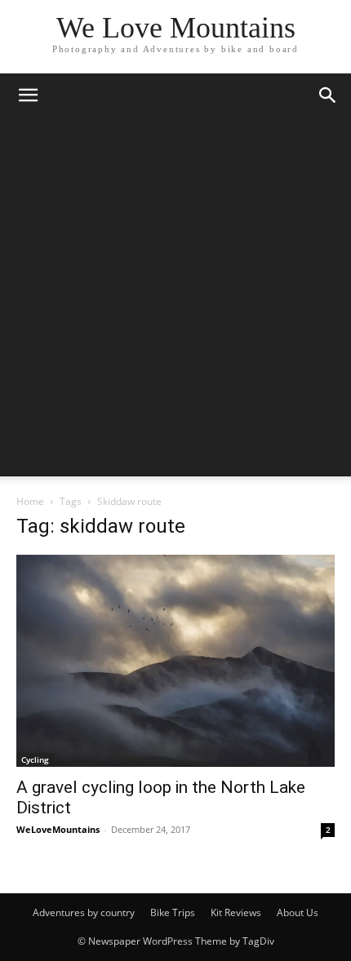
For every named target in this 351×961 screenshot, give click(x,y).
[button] (28, 95)
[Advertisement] (175, 301)
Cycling (35, 759)
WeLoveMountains (58, 829)
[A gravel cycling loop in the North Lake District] (175, 661)
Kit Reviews (236, 912)
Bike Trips (172, 912)
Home (30, 501)
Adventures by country (84, 912)
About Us (297, 912)
